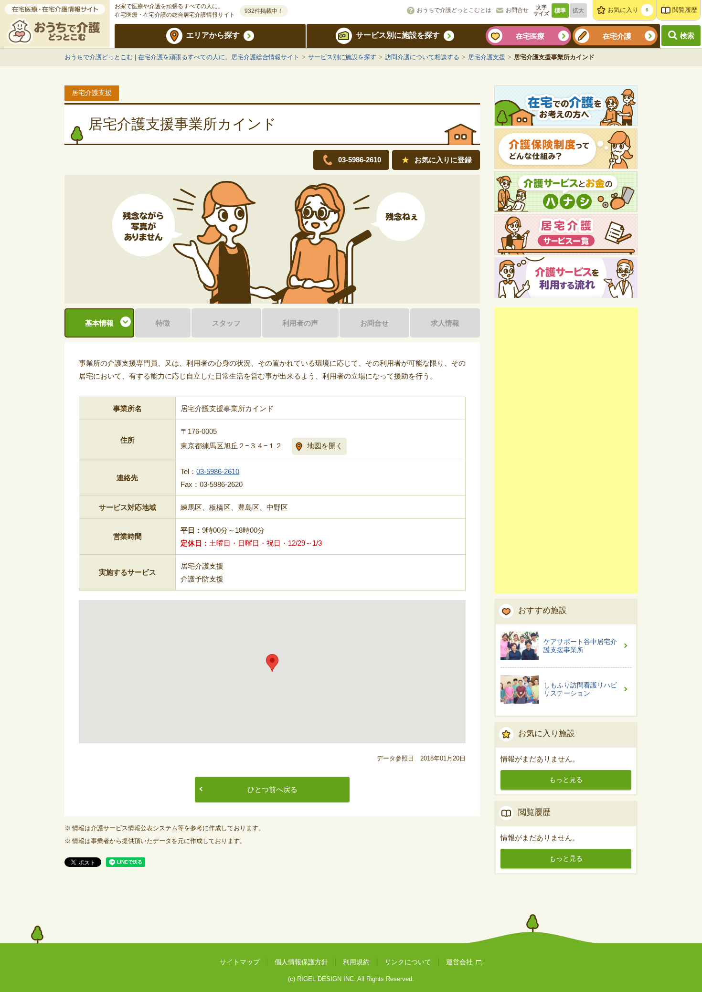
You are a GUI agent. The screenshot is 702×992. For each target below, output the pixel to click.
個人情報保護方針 (301, 962)
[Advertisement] (566, 450)
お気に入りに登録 (443, 160)
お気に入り (628, 9)
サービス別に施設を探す (398, 35)
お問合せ (517, 10)
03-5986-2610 (217, 471)
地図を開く (325, 446)
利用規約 (356, 962)
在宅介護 (617, 36)
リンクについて (407, 962)
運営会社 (459, 962)
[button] (272, 663)
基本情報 (99, 323)
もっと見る (566, 779)
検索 (687, 36)
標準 (560, 10)
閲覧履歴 (684, 9)
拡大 (578, 10)
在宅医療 (530, 36)
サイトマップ (240, 962)
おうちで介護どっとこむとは (454, 10)
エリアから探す (213, 35)
